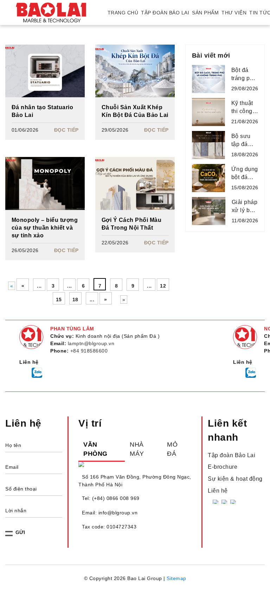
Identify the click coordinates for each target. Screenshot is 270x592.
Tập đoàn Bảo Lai (231, 455)
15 (59, 299)
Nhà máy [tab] (137, 449)
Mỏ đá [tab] (172, 449)
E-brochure (222, 467)
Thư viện (233, 12)
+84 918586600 (89, 351)
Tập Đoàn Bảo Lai (165, 12)
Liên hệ (218, 491)
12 (163, 286)
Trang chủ (123, 12)
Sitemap (176, 578)
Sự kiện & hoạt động (235, 479)
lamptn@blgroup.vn (91, 343)
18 (75, 299)
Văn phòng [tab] (95, 449)
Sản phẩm (205, 12)
